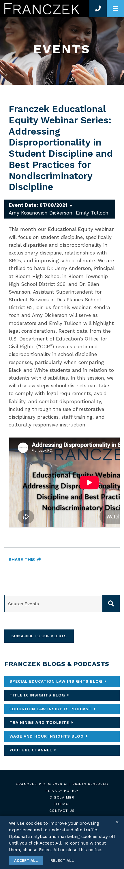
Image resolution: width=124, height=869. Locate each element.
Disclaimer (62, 797)
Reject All (62, 860)
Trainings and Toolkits (39, 722)
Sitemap (62, 804)
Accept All (26, 860)
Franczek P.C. (31, 784)
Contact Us (62, 811)
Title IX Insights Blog (37, 695)
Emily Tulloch (92, 213)
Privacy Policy (62, 791)
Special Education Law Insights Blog (56, 681)
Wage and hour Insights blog (47, 736)
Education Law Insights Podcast (51, 709)
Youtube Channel (31, 750)
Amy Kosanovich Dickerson (40, 213)
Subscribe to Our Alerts (39, 635)
